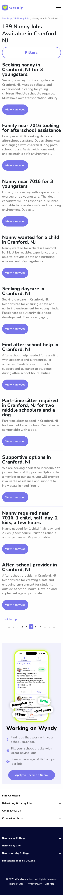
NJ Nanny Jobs (22, 18)
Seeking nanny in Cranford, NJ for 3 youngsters (22, 70)
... (18, 626)
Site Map (7, 18)
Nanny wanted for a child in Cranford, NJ (30, 240)
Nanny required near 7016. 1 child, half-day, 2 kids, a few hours (30, 518)
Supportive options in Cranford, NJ (26, 459)
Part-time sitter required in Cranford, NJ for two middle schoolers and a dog (30, 407)
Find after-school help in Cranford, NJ (30, 347)
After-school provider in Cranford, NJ (29, 567)
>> (54, 627)
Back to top (10, 619)
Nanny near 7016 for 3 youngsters (27, 184)
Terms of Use (16, 884)
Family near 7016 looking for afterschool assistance (31, 128)
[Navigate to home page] (12, 7)
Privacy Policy (34, 884)
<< (9, 627)
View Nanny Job (15, 110)
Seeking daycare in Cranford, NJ (23, 291)
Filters (31, 52)
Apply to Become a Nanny (31, 775)
